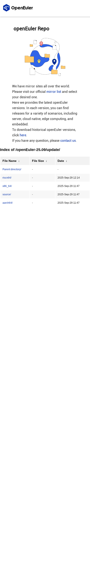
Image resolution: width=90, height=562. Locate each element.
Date (61, 160)
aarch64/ (8, 202)
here (23, 135)
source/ (7, 194)
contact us (68, 141)
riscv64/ (7, 177)
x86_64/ (7, 186)
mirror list (53, 92)
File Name (10, 160)
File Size (38, 160)
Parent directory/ (12, 169)
